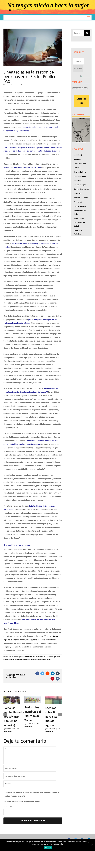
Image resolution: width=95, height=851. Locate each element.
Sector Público (31, 659)
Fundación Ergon (80, 185)
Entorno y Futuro (20, 659)
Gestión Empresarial (81, 189)
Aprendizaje (57, 657)
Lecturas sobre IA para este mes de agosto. (51, 716)
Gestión (26, 657)
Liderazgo (77, 193)
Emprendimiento (80, 172)
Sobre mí (42, 657)
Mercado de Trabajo (81, 198)
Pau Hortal (78, 202)
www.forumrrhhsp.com (12, 623)
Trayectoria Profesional (78, 232)
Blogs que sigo (81, 101)
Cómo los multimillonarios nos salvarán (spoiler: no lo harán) (13, 716)
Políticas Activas (80, 206)
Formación (77, 180)
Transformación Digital (43, 659)
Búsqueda (77, 159)
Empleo (76, 168)
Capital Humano (8, 659)
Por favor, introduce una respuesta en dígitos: (22, 801)
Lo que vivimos (34, 657)
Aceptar (48, 847)
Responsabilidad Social (80, 212)
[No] (92, 845)
